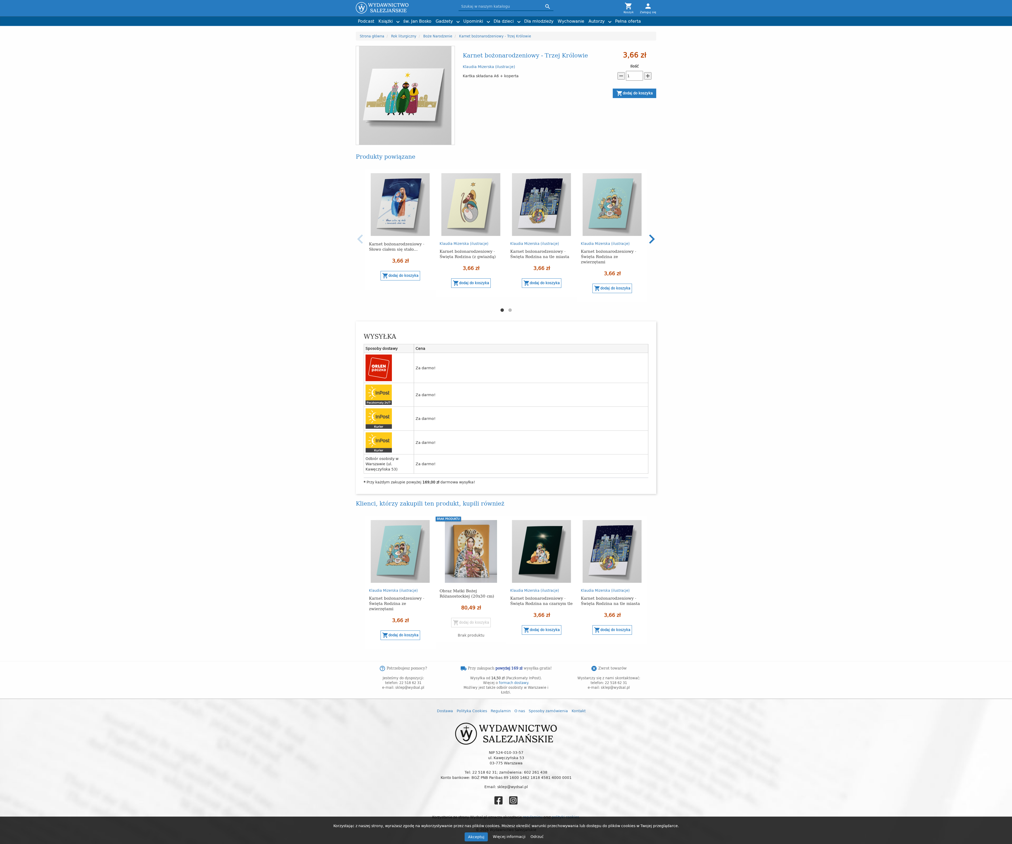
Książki (385, 21)
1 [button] (502, 310)
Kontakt (579, 711)
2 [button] (510, 310)
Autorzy (596, 21)
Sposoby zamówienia (548, 711)
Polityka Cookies (472, 711)
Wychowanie (571, 21)
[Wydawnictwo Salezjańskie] (403, 8)
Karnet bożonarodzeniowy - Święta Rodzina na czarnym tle (541, 601)
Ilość (634, 66)
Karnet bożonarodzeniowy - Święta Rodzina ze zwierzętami (608, 256)
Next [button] (652, 239)
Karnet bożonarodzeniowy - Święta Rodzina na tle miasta (539, 254)
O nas (519, 711)
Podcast (366, 21)
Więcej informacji (510, 836)
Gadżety (444, 21)
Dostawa (445, 711)
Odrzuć (537, 836)
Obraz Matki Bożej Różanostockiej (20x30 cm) (467, 593)
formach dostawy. (514, 682)
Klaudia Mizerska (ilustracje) (489, 66)
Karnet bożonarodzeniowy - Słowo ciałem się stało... (396, 246)
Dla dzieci (504, 21)
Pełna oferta (628, 21)
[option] (400, 229)
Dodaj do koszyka (634, 93)
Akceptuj (476, 837)
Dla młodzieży (538, 21)
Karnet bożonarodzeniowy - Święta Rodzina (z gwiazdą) (468, 254)
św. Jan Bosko (417, 21)
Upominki (473, 21)
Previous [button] (360, 239)
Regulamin (501, 711)
